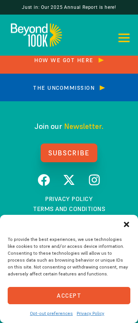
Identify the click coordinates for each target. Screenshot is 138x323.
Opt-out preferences (51, 313)
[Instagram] (94, 180)
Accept (69, 295)
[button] (126, 224)
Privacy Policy (90, 313)
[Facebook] (44, 180)
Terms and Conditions (69, 209)
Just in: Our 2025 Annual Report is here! (69, 7)
